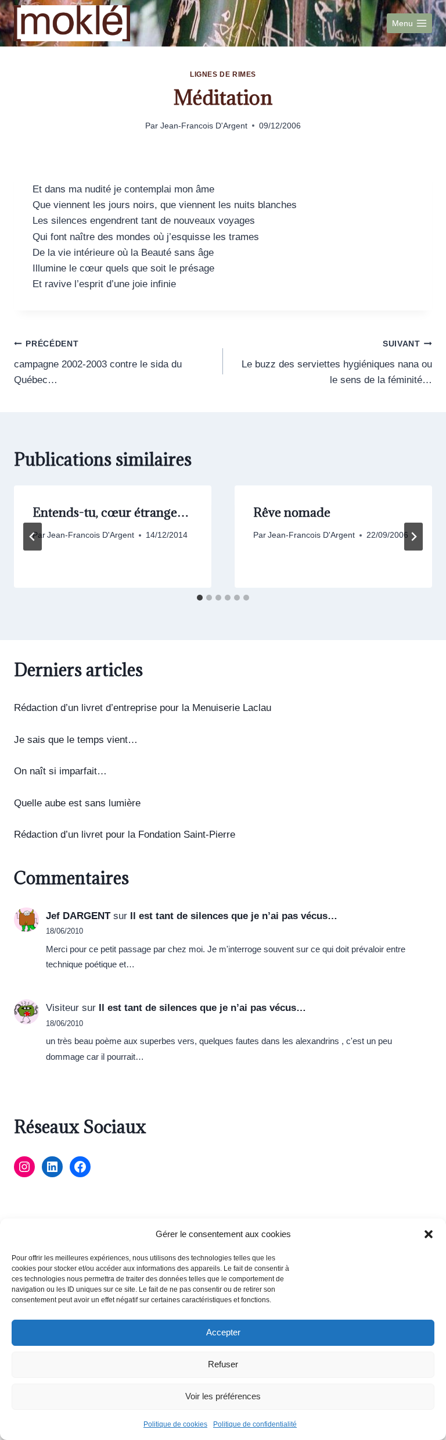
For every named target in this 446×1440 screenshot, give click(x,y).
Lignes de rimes (223, 74)
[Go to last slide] (32, 537)
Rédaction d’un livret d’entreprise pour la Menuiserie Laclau (142, 707)
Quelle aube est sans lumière (77, 803)
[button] (428, 1234)
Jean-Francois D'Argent (203, 126)
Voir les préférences (223, 1396)
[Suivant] (413, 537)
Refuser (223, 1364)
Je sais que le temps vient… (76, 739)
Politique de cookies (175, 1424)
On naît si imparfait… (60, 771)
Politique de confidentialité (255, 1424)
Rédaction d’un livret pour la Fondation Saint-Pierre (124, 834)
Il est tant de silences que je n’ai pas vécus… (233, 915)
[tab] (200, 598)
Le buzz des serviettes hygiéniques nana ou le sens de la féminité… (337, 362)
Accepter (223, 1332)
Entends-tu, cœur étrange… (111, 512)
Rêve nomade (291, 512)
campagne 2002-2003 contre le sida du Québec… (98, 362)
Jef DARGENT (78, 915)
